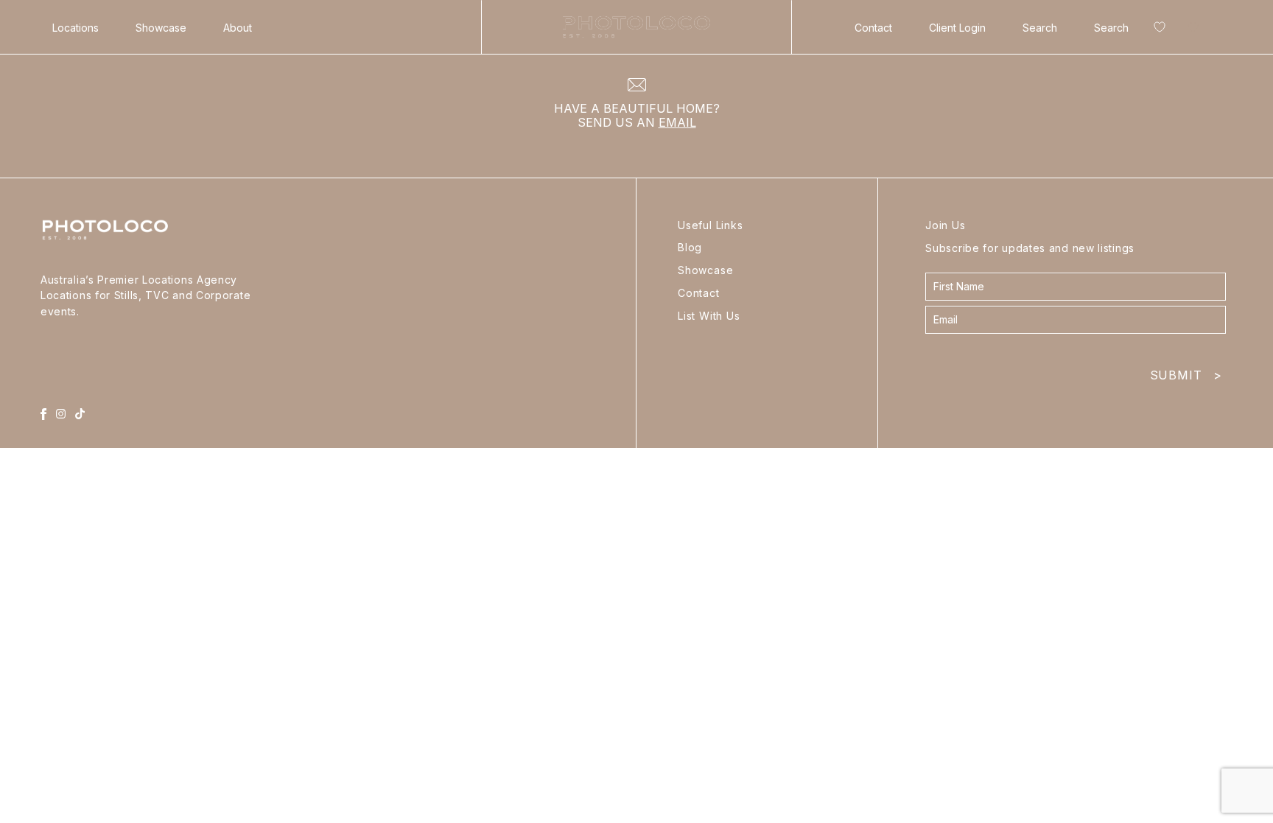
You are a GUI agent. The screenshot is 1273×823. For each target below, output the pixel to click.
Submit (1186, 372)
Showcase (161, 27)
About (237, 27)
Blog (690, 247)
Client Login (957, 27)
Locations (75, 27)
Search (1040, 27)
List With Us (709, 315)
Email (677, 122)
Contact (873, 27)
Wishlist (1156, 29)
